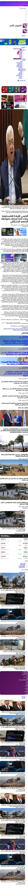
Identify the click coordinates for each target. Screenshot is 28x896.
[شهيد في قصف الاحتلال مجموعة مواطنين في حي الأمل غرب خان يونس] (12, 726)
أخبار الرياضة (19, 62)
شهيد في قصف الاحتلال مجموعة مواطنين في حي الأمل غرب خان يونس (15, 343)
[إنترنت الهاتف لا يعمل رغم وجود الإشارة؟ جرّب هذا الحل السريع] (12, 604)
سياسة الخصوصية (17, 48)
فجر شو (19, 58)
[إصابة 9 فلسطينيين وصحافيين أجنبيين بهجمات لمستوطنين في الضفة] (12, 665)
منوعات (20, 78)
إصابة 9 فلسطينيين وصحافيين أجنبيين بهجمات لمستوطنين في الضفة (16, 373)
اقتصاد (20, 72)
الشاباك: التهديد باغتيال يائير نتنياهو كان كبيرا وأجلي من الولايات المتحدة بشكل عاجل (13, 712)
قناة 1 (20, 51)
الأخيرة (23, 698)
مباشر (22, 49)
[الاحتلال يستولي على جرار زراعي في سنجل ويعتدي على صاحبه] (14, 475)
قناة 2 (19, 53)
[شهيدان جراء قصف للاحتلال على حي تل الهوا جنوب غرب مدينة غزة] (12, 634)
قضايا (20, 76)
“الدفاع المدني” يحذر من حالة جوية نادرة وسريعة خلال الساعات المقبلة (14, 455)
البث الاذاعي (21, 80)
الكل (21, 61)
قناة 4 (20, 56)
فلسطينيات (19, 66)
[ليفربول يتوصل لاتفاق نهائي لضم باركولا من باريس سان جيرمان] (12, 756)
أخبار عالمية (19, 65)
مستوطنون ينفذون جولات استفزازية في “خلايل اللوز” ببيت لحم (14, 503)
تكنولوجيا (20, 74)
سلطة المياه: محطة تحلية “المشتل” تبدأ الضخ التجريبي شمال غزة (14, 363)
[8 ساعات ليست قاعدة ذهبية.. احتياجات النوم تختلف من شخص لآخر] (12, 619)
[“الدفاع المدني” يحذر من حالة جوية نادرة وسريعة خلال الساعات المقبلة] (14, 451)
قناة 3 (20, 55)
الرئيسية (23, 47)
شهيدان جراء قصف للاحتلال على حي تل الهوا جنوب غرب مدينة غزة (14, 353)
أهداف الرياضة (21, 69)
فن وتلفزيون (19, 75)
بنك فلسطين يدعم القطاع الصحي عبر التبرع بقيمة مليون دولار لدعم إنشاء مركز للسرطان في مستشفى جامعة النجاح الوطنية (14, 430)
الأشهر (23, 696)
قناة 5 (20, 57)
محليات (20, 67)
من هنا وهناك (21, 70)
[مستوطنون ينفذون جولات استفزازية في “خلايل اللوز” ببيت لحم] (14, 499)
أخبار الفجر (19, 63)
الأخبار (23, 60)
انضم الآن (25, 5)
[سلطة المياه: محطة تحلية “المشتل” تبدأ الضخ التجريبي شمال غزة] (12, 650)
